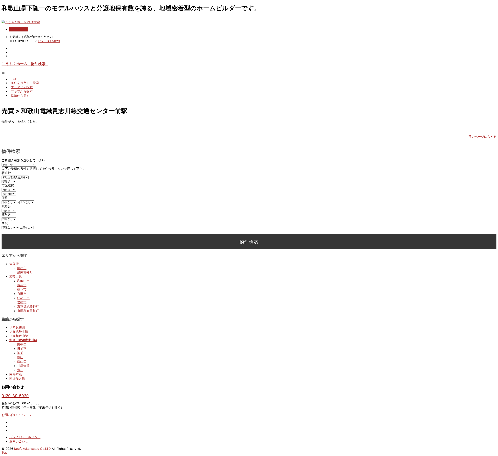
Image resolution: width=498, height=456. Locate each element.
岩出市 (21, 302)
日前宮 (21, 349)
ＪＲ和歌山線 (18, 336)
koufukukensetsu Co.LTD (32, 449)
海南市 (21, 285)
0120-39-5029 (49, 41)
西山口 (21, 361)
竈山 (20, 357)
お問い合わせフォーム (17, 415)
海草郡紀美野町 (28, 306)
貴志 (20, 370)
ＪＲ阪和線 (17, 327)
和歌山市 (23, 281)
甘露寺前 (23, 366)
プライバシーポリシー (24, 437)
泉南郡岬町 (25, 272)
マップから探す (22, 91)
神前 (20, 353)
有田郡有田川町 (28, 311)
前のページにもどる (482, 136)
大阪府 (14, 264)
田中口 (21, 344)
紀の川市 (23, 298)
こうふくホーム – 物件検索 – (25, 64)
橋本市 (21, 289)
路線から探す (20, 95)
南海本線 (15, 374)
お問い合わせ (19, 29)
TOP (14, 79)
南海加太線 (17, 378)
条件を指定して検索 (25, 83)
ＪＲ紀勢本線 (18, 331)
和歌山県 (15, 276)
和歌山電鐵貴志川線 (23, 340)
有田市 (21, 294)
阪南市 (21, 268)
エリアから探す (22, 87)
